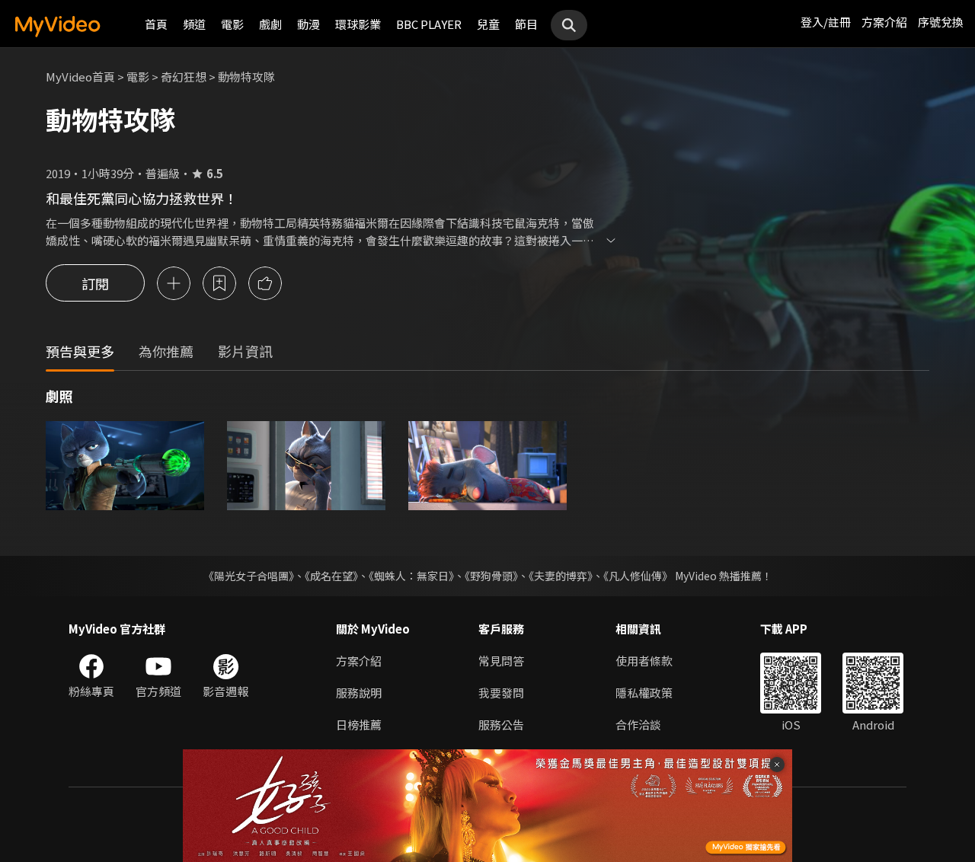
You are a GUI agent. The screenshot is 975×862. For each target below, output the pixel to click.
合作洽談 (638, 725)
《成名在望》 (331, 575)
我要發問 (501, 693)
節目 (526, 24)
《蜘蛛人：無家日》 (411, 575)
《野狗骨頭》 (491, 575)
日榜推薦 (359, 725)
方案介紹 (884, 22)
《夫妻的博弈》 (561, 575)
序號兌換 (941, 22)
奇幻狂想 (183, 77)
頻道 (194, 24)
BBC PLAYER (429, 24)
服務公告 (501, 725)
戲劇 (270, 24)
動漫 (308, 24)
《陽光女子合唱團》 (248, 575)
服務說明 (359, 693)
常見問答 (501, 661)
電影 (232, 24)
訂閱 (95, 283)
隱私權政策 (644, 693)
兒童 (488, 24)
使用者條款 (644, 661)
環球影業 (358, 24)
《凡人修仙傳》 (638, 575)
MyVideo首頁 (80, 77)
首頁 (156, 24)
